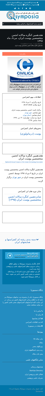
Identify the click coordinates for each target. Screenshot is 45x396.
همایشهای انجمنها (17, 5)
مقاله (41, 343)
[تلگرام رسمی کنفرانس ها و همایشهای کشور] (15, 8)
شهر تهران (28, 113)
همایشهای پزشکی (37, 367)
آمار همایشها (36, 318)
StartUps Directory (36, 370)
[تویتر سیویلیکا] (26, 8)
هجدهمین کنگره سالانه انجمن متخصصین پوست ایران (28, 45)
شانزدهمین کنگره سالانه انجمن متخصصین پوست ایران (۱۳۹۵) (24, 198)
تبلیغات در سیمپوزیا (34, 326)
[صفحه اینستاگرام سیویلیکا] (30, 8)
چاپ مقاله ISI (38, 339)
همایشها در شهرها (24, 2)
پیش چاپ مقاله (37, 354)
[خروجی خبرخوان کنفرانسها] (18, 8)
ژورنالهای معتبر (38, 346)
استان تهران (27, 115)
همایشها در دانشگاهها (31, 5)
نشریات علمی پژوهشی (35, 378)
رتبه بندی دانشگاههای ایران (34, 350)
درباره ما (39, 315)
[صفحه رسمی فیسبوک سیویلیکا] (22, 8)
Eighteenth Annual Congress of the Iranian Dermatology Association (24, 162)
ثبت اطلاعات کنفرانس (33, 322)
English (8, 5)
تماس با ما (37, 311)
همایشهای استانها (12, 2)
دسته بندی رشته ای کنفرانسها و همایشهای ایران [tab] (20, 240)
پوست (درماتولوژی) (27, 43)
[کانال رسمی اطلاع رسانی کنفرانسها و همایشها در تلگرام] (22, 255)
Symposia (39, 391)
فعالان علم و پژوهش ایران (34, 374)
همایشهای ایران (38, 43)
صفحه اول (33, 2)
